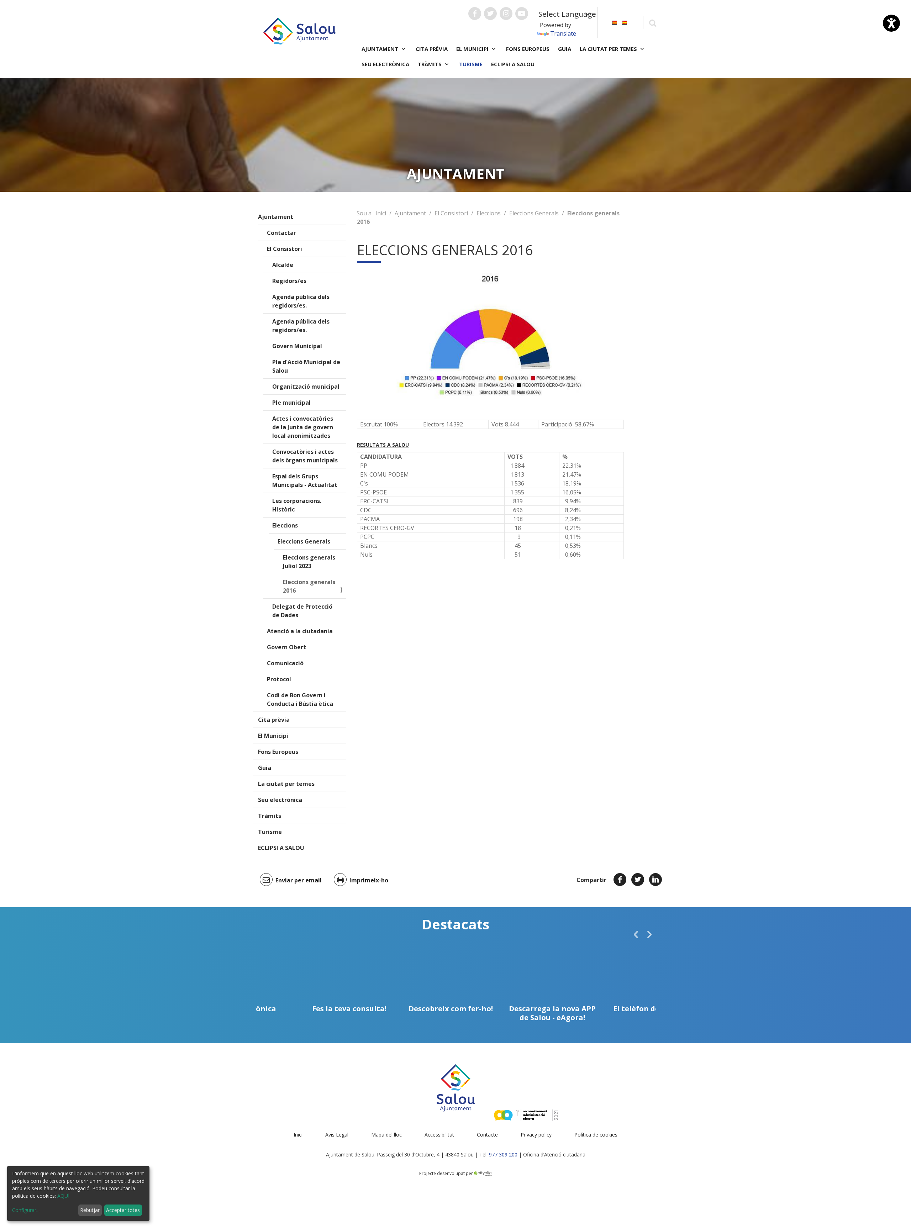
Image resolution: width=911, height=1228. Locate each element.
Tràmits (269, 816)
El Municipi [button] (473, 48)
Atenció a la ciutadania (300, 631)
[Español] (624, 22)
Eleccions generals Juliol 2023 (309, 561)
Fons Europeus (527, 48)
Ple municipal (291, 402)
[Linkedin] (655, 879)
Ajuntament (275, 217)
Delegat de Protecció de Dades (302, 611)
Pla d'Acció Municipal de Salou (306, 366)
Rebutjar (90, 1210)
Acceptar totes (123, 1210)
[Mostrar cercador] (652, 22)
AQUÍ (63, 1195)
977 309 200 (503, 1154)
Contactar (281, 233)
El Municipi (273, 736)
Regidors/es (289, 281)
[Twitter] (637, 879)
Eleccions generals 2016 (309, 586)
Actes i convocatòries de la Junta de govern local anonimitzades (302, 427)
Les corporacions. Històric (296, 505)
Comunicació (285, 663)
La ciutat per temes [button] (609, 48)
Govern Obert (286, 647)
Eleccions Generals (304, 541)
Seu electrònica (385, 64)
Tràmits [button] (430, 64)
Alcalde (282, 265)
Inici (380, 213)
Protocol (279, 679)
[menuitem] (614, 22)
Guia (564, 48)
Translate (563, 33)
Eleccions (285, 525)
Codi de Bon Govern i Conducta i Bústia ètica (300, 699)
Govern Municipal (297, 346)
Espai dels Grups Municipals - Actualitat (304, 480)
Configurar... (26, 1210)
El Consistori (284, 249)
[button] (636, 934)
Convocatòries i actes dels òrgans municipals (305, 456)
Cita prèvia (432, 48)
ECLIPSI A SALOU (513, 64)
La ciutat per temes (286, 784)
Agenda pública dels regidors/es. (301, 301)
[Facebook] (620, 879)
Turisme (471, 64)
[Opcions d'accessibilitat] (891, 23)
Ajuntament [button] (381, 48)
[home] (299, 30)
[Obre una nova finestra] (474, 13)
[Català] (614, 22)
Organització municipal (305, 386)
